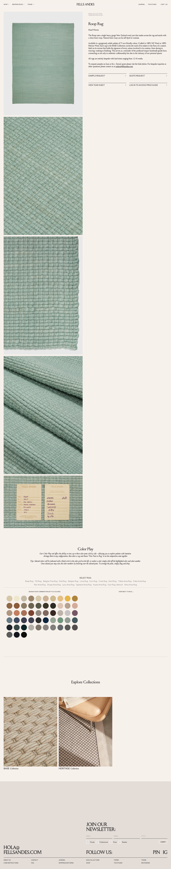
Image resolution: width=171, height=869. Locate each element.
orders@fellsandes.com (124, 66)
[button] (164, 4)
